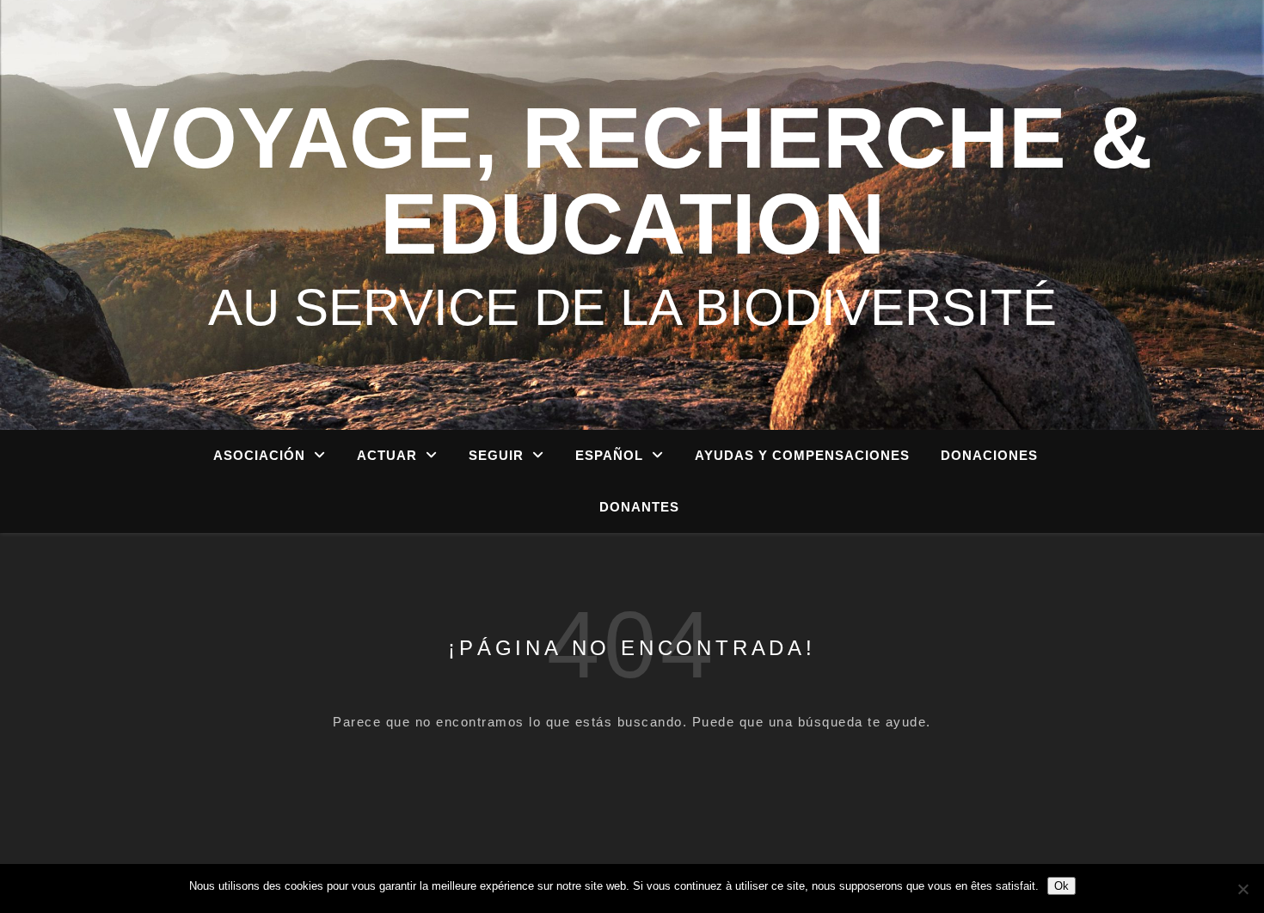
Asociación (259, 455)
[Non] (1242, 889)
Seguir (496, 455)
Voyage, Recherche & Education (632, 181)
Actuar (387, 455)
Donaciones (989, 455)
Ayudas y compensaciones (802, 455)
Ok (1061, 885)
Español (609, 455)
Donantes (639, 506)
